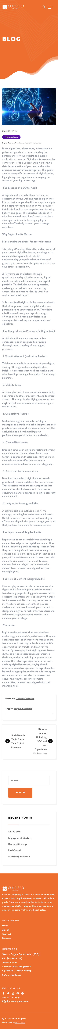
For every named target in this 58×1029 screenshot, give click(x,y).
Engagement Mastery (20, 838)
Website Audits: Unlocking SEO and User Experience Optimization (40, 741)
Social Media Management (16, 967)
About (5, 930)
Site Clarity (14, 832)
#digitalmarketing (11, 137)
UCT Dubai (20, 1023)
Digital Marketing (25, 698)
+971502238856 (11, 997)
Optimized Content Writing (16, 971)
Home (5, 926)
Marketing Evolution (19, 857)
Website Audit (10, 962)
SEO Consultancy (11, 975)
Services (6, 938)
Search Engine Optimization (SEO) (20, 954)
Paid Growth (14, 850)
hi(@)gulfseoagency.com (15, 1001)
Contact (6, 934)
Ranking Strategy (17, 844)
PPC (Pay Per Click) (12, 958)
